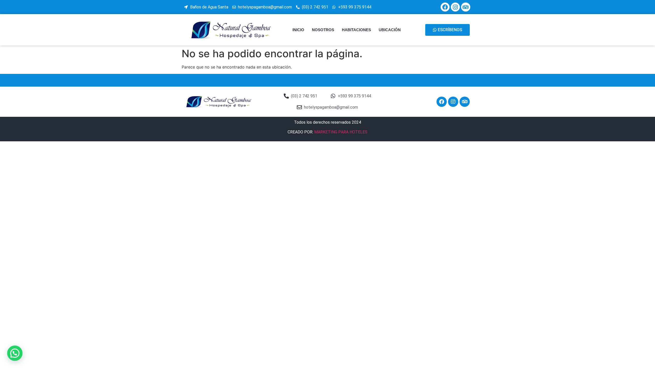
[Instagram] (455, 7)
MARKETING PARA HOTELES (340, 132)
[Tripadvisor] (465, 7)
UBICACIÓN (390, 30)
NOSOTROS (323, 30)
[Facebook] (445, 7)
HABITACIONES (356, 30)
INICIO (298, 30)
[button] (15, 353)
